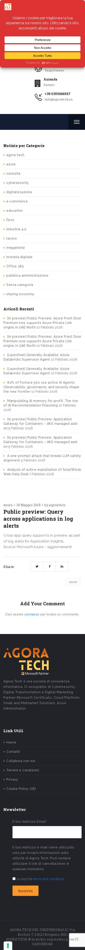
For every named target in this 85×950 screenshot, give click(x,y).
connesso (31, 614)
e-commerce (17, 201)
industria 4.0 (16, 229)
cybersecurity (17, 183)
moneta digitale (19, 257)
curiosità (13, 173)
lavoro (11, 238)
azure (11, 164)
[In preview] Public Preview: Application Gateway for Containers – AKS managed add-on (40, 423)
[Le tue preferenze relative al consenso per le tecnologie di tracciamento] (8, 945)
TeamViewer (54, 70)
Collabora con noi (20, 761)
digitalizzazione (19, 192)
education (14, 210)
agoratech (57, 505)
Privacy (12, 779)
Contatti (13, 751)
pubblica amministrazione (27, 275)
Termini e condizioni (22, 770)
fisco (10, 220)
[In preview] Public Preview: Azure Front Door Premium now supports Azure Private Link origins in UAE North (42, 322)
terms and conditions (48, 879)
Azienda (50, 79)
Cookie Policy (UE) (21, 789)
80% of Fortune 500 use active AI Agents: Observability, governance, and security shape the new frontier (41, 387)
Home (11, 742)
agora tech (15, 155)
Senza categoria (19, 285)
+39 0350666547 (57, 94)
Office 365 (15, 266)
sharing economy (20, 294)
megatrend (15, 247)
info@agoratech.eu (59, 99)
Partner (49, 85)
